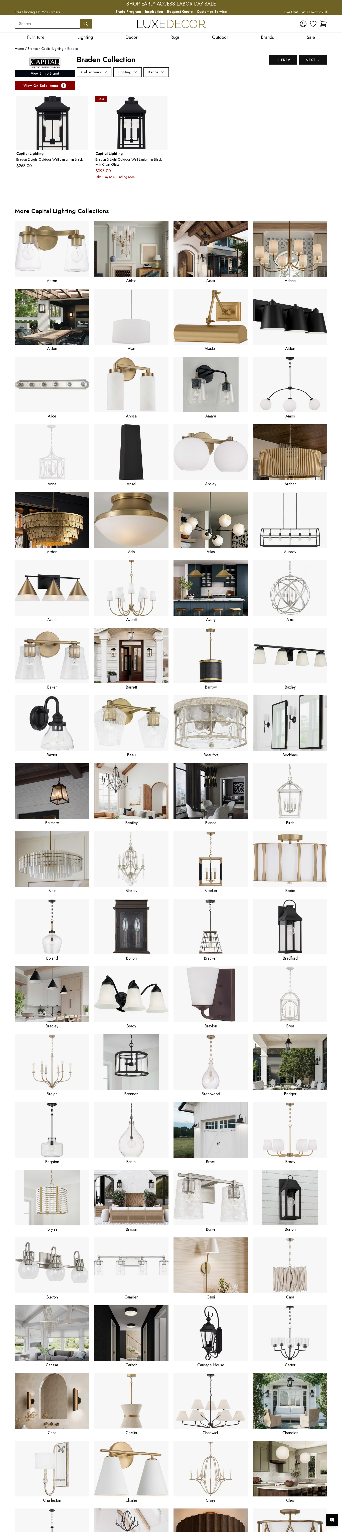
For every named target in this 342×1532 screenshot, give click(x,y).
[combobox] (47, 23)
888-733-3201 (316, 12)
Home (19, 48)
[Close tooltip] (334, 1505)
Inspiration (154, 11)
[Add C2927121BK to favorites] (83, 104)
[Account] (303, 24)
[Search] (86, 24)
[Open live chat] (332, 1520)
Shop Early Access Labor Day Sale (171, 4)
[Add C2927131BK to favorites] (162, 104)
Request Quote (180, 11)
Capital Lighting (52, 48)
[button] (323, 24)
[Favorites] (313, 24)
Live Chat (291, 12)
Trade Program (128, 11)
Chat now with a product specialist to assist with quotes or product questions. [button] (296, 1506)
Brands (33, 48)
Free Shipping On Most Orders (37, 12)
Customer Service (212, 11)
